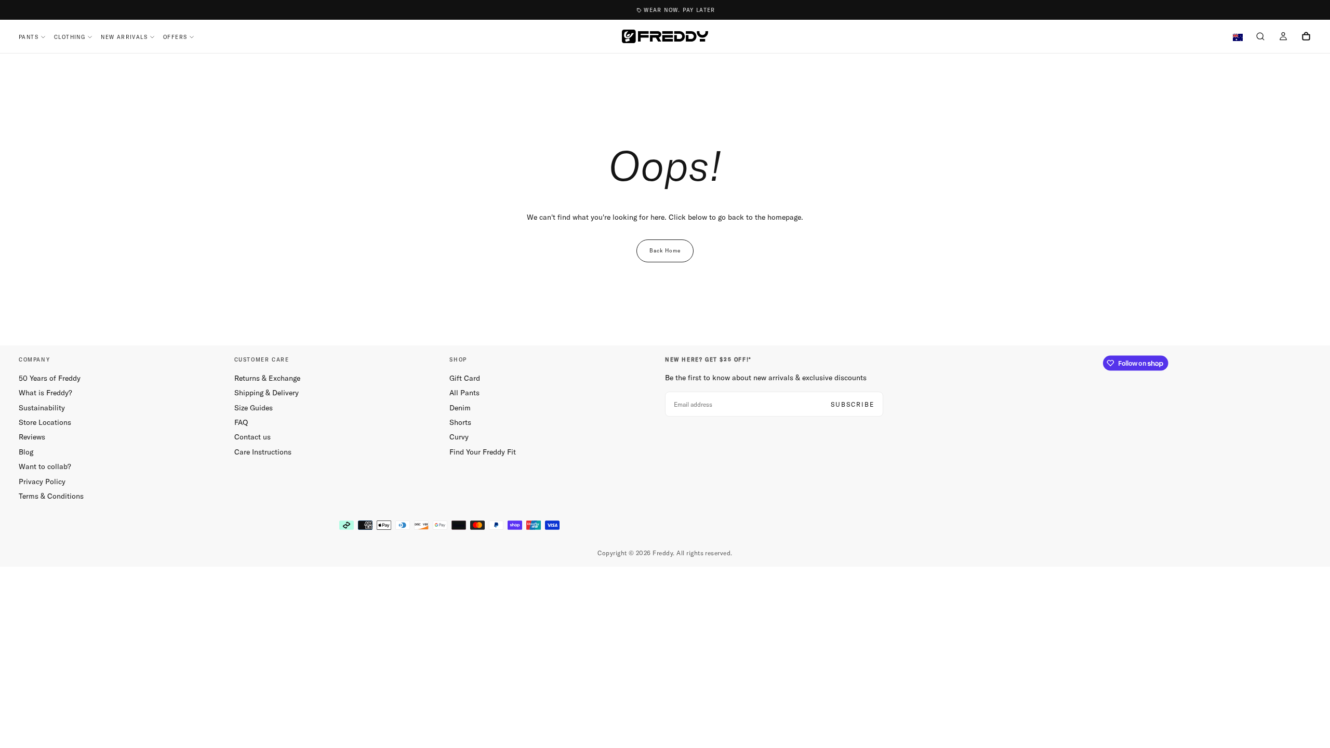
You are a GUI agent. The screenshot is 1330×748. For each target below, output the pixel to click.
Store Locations (45, 422)
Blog (26, 452)
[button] (1260, 37)
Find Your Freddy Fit (482, 452)
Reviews (32, 437)
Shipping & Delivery (266, 392)
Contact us (252, 437)
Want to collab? (45, 466)
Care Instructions (262, 452)
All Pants (464, 392)
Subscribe (852, 404)
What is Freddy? (45, 392)
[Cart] (1306, 37)
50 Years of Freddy (50, 378)
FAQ (241, 422)
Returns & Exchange (267, 378)
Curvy (459, 437)
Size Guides (253, 407)
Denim (460, 407)
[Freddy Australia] (665, 36)
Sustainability (42, 407)
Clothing (69, 37)
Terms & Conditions (51, 496)
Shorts (460, 422)
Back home (665, 250)
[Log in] (1283, 37)
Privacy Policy (42, 481)
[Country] (1238, 38)
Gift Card (464, 378)
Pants (28, 37)
